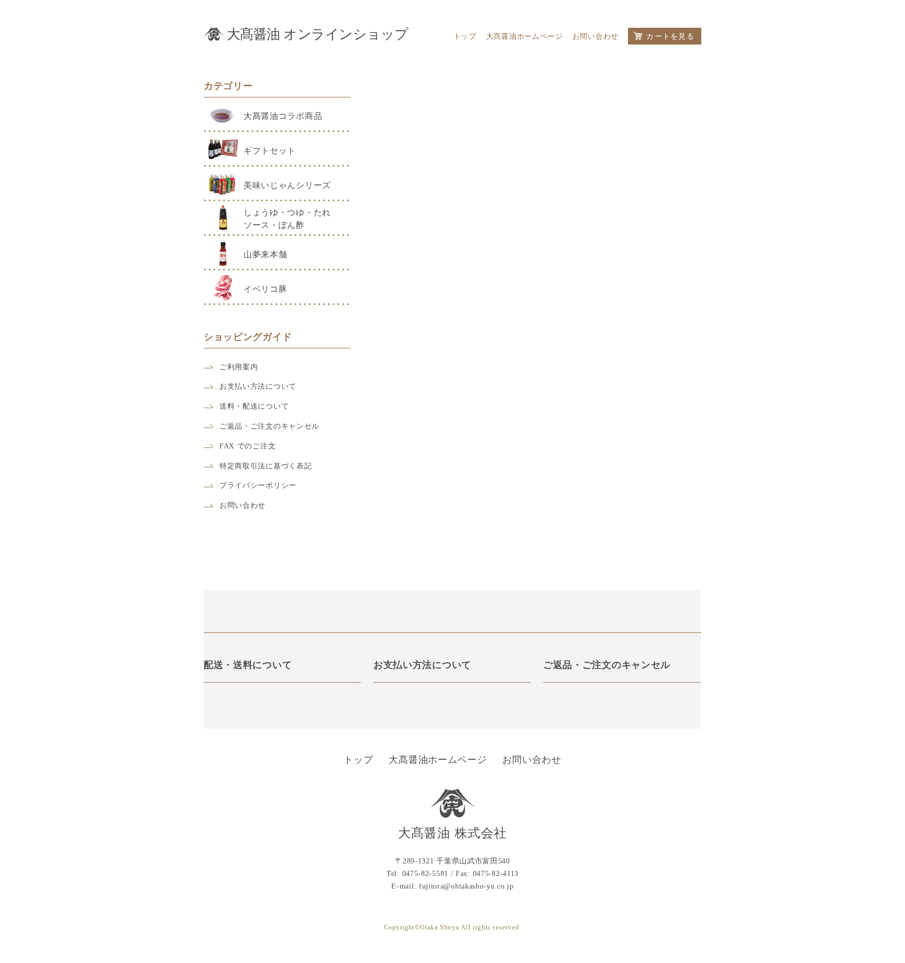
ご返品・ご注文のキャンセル (269, 426)
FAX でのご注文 (247, 446)
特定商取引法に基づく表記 (265, 466)
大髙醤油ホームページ (524, 36)
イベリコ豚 (266, 288)
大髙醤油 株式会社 (452, 833)
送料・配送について (254, 406)
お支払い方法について (257, 386)
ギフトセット (270, 150)
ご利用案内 (238, 367)
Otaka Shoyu (439, 927)
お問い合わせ (595, 36)
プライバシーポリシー (257, 485)
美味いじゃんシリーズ (287, 185)
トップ (465, 36)
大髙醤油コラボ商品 (283, 116)
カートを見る (670, 36)
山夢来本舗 (266, 254)
